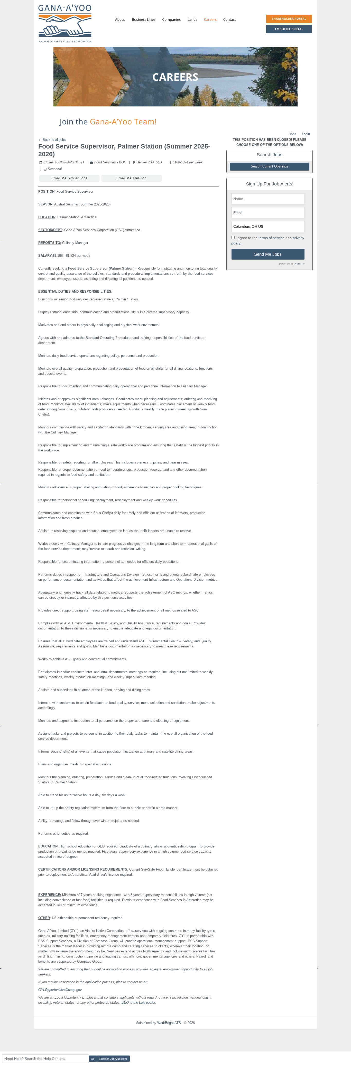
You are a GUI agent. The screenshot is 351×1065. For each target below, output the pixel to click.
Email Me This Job (131, 178)
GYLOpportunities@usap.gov (60, 990)
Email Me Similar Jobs (69, 178)
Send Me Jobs (268, 254)
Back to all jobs (54, 140)
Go (93, 1058)
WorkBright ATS (169, 1023)
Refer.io (300, 263)
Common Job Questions (113, 1058)
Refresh (210, 1023)
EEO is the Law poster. (139, 1002)
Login (306, 134)
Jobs (292, 134)
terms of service (271, 238)
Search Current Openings (269, 166)
